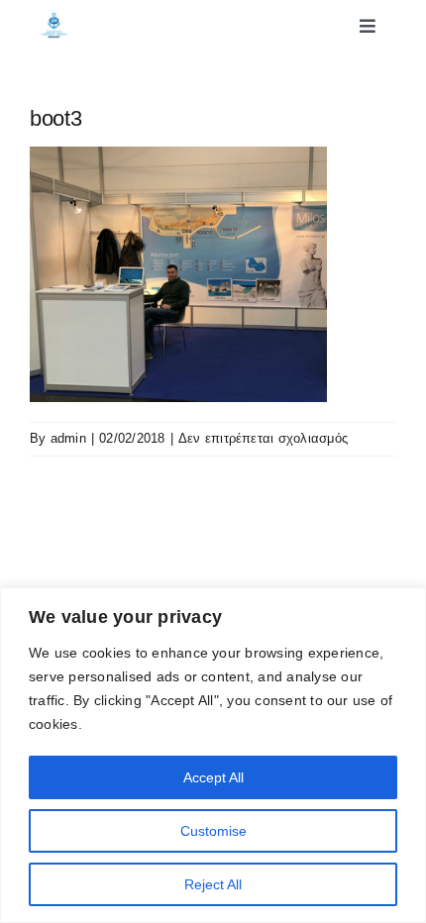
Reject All (213, 884)
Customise (213, 831)
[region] (213, 755)
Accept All (213, 777)
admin (68, 438)
